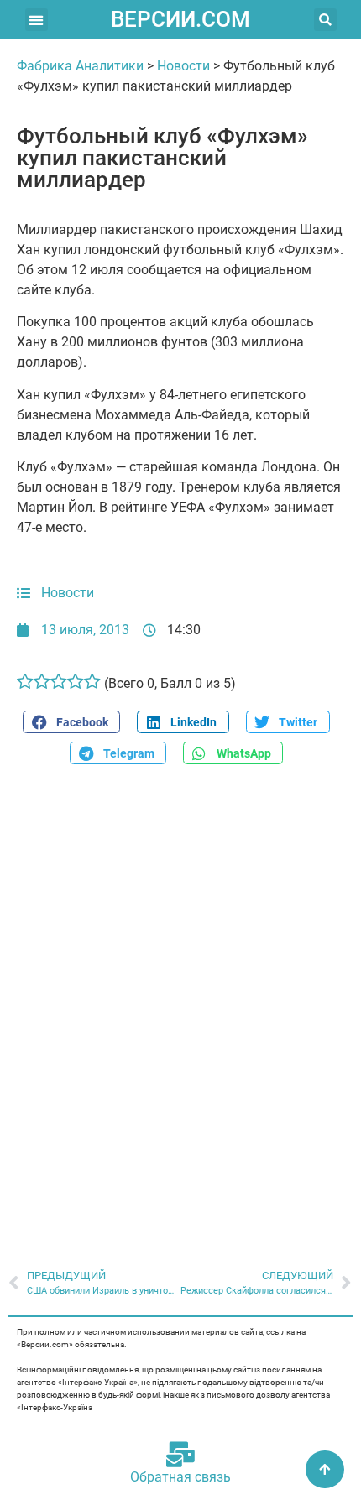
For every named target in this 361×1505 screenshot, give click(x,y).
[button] (36, 19)
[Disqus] (180, 1007)
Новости (183, 66)
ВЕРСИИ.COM (180, 19)
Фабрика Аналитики (80, 66)
